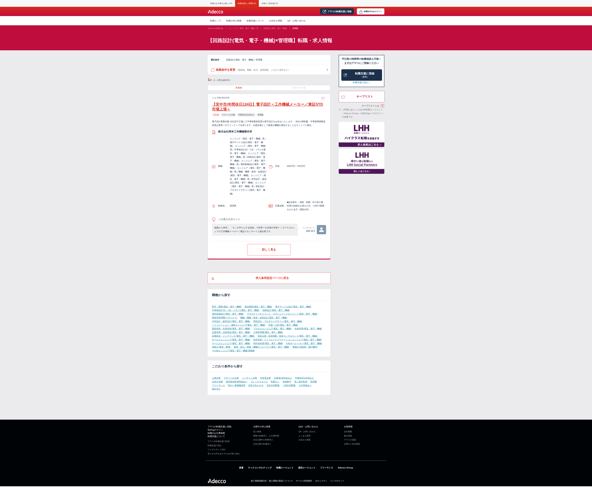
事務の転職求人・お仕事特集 (266, 436)
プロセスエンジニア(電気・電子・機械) (272, 328)
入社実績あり (305, 385)
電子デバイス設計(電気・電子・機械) (293, 306)
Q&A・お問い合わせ (308, 426)
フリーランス (218, 385)
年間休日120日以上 (304, 378)
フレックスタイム (259, 381)
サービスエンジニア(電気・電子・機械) (231, 343)
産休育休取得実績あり (236, 381)
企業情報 (348, 426)
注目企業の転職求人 (262, 444)
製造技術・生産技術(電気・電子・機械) (231, 328)
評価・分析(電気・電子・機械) (283, 325)
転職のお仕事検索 (216, 433)
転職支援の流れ (360, 82)
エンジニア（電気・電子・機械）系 (243, 28)
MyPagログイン (215, 430)
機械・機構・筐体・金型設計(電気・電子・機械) (263, 317)
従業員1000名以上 (283, 378)
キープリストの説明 (382, 106)
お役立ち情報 (275, 20)
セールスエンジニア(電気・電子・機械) (231, 339)
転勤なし (275, 381)
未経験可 (287, 381)
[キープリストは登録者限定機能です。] (323, 98)
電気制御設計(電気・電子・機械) (228, 314)
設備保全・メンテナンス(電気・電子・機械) (233, 336)
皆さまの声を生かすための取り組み (224, 453)
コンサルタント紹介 (217, 449)
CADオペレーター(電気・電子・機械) (304, 343)
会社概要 (348, 431)
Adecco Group (345, 467)
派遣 (241, 467)
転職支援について (216, 436)
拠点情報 (348, 436)
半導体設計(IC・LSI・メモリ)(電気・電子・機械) (235, 310)
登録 (340, 11)
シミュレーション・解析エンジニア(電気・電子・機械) (238, 325)
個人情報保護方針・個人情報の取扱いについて (272, 481)
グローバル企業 (231, 378)
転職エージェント (285, 467)
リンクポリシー (337, 481)
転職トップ (215, 20)
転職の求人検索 (233, 20)
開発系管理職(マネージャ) (224, 317)
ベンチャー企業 (249, 378)
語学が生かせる (255, 385)
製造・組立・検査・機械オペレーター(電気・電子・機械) (261, 347)
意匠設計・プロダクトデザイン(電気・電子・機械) (277, 321)
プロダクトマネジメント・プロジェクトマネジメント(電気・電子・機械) (282, 314)
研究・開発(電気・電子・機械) (227, 306)
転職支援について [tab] (255, 20)
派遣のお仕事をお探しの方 (221, 3)
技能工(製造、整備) (221, 347)
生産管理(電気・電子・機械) (308, 328)
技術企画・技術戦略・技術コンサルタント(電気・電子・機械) (287, 336)
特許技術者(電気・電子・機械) (268, 343)
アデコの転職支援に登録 (219, 426)
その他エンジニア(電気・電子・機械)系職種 (233, 350)
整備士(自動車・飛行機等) (305, 347)
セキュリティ (321, 481)
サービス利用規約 (304, 481)
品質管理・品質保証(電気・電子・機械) (231, 332)
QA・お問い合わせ (296, 20)
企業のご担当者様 (352, 444)
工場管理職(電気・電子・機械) (268, 332)
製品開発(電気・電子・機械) (258, 306)
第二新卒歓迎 (300, 381)
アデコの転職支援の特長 (219, 441)
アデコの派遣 (350, 440)
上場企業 (216, 378)
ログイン (373, 11)
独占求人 (216, 389)
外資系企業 (265, 378)
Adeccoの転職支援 (215, 28)
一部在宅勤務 (289, 385)
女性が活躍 (217, 381)
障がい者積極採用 (236, 385)
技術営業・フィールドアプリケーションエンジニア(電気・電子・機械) (287, 339)
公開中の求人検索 (261, 426)
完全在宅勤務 (273, 385)
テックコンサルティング (260, 467)
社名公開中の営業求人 (263, 440)
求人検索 (257, 431)
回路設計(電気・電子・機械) (275, 28)
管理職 (295, 28)
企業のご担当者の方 (269, 3)
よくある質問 (304, 436)
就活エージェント (307, 467)
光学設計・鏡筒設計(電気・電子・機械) (231, 321)
